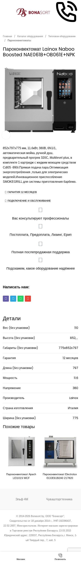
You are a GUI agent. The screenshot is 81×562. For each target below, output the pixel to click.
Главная (8, 36)
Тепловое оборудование (62, 36)
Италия (73, 408)
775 (75, 418)
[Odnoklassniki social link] (40, 545)
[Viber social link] (59, 545)
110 (76, 328)
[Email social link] (31, 545)
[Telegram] (13, 299)
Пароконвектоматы (19, 40)
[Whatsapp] (21, 299)
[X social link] (26, 545)
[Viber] (6, 299)
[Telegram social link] (54, 545)
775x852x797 (68, 348)
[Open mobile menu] (4, 12)
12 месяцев (70, 358)
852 (73, 338)
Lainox (73, 398)
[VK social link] (50, 545)
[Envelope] (28, 299)
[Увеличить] (6, 135)
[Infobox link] (66, 12)
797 (75, 368)
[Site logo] (33, 12)
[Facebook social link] (21, 545)
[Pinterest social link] (35, 545)
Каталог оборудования (30, 36)
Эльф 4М (21, 499)
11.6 (76, 378)
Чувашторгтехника (59, 499)
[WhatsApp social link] (45, 545)
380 (75, 388)
